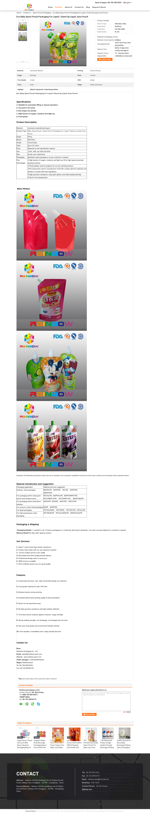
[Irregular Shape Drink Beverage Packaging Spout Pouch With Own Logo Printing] (41, 733)
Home (50, 7)
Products (58, 7)
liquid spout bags (27, 679)
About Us (68, 7)
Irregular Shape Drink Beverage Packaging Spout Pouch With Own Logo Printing (40, 745)
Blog (88, 7)
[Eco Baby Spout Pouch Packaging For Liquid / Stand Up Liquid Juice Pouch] (22, 26)
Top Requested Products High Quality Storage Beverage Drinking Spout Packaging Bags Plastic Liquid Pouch (107, 747)
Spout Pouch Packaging (42, 13)
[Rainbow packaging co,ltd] (29, 6)
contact (27, 774)
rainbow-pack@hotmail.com (98, 779)
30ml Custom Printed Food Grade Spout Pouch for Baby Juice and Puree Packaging (91, 745)
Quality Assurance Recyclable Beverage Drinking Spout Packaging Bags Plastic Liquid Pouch (124, 746)
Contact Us (79, 7)
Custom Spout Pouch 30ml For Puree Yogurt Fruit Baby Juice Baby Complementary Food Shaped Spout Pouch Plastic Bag (57, 747)
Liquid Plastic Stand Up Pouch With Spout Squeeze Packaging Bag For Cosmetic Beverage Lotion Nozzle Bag (24, 746)
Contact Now (106, 59)
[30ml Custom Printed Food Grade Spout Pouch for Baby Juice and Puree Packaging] (91, 735)
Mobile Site (88, 789)
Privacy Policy (30, 811)
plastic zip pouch (51, 679)
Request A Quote (99, 7)
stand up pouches (39, 679)
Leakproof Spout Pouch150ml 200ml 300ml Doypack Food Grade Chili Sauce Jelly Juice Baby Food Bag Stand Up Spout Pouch (74, 748)
